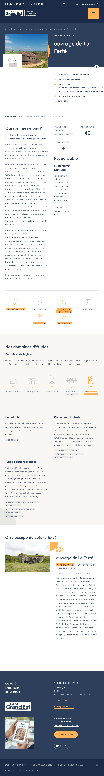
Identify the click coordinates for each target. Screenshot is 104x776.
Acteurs (21, 29)
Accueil (8, 29)
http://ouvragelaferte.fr (70, 79)
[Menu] (93, 13)
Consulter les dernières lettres (66, 725)
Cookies (9, 770)
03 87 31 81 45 (62, 700)
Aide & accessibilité (41, 764)
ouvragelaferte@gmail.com (72, 96)
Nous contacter (29, 770)
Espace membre (86, 4)
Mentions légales (15, 764)
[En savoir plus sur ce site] (27, 557)
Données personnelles (71, 764)
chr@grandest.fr (64, 706)
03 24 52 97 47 (65, 101)
